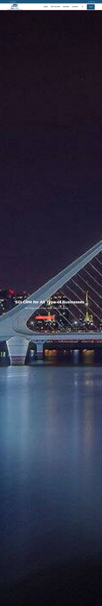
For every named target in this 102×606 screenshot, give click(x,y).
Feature (66, 6)
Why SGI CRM (55, 6)
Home (46, 6)
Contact (75, 6)
